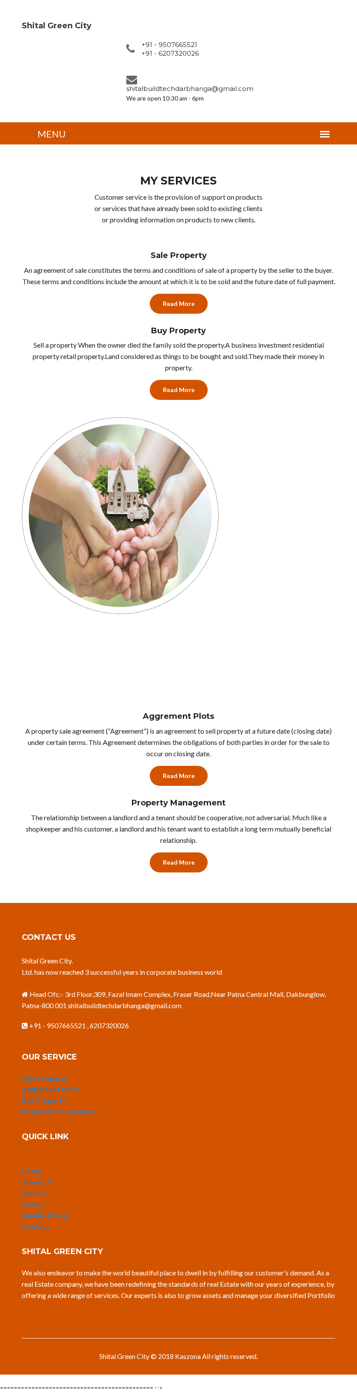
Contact (35, 1227)
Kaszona (188, 1356)
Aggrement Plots (50, 1089)
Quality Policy (44, 1216)
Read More (179, 303)
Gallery (33, 1204)
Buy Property (43, 1100)
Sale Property (44, 1079)
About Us (37, 1182)
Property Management (59, 1112)
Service (34, 1193)
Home (31, 1171)
